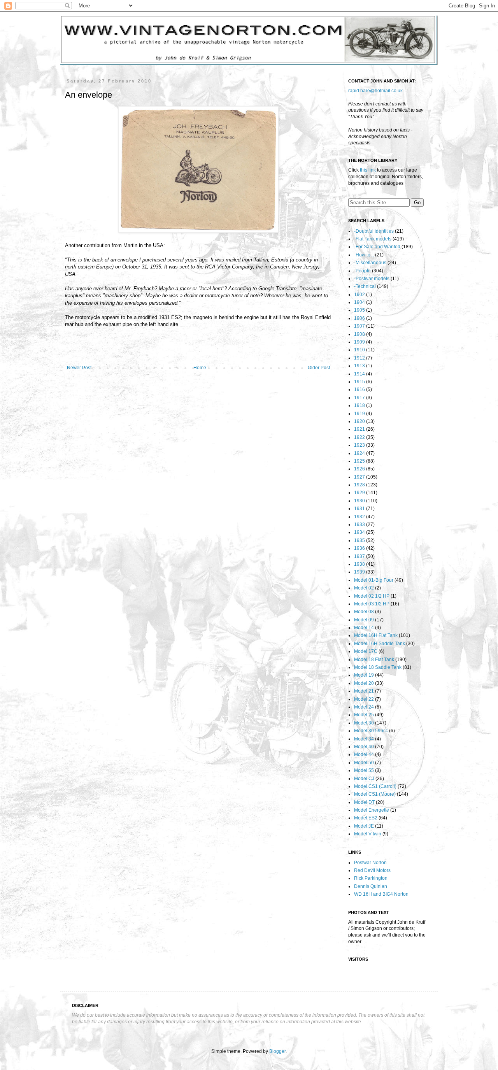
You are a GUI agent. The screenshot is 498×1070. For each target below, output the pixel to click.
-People (362, 271)
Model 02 (364, 588)
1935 (359, 540)
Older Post (319, 367)
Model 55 (364, 770)
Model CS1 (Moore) (375, 794)
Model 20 (364, 683)
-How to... (364, 255)
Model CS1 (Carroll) (375, 786)
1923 (359, 445)
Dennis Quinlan (370, 886)
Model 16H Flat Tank (376, 635)
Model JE (364, 826)
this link (368, 170)
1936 (359, 548)
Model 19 (364, 675)
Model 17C (365, 651)
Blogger (277, 1051)
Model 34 (364, 739)
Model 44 (364, 754)
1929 (359, 492)
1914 (359, 374)
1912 (359, 358)
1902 (359, 294)
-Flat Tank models (372, 239)
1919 (359, 413)
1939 (359, 572)
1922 (359, 437)
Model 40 (364, 746)
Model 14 (364, 627)
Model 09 (364, 620)
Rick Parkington (371, 878)
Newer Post (79, 367)
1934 (359, 532)
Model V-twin (367, 834)
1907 (359, 326)
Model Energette (371, 810)
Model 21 (364, 691)
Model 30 (364, 723)
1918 (359, 405)
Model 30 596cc (371, 730)
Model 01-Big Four (373, 580)
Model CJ (364, 778)
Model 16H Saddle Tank (379, 643)
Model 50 (364, 762)
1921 (359, 429)
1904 (359, 302)
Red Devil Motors (372, 870)
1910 (359, 350)
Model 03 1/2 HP (371, 604)
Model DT (364, 802)
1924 (359, 453)
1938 (359, 564)
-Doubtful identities (374, 231)
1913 (359, 365)
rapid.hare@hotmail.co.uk (375, 90)
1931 (359, 508)
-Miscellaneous (370, 262)
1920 (359, 421)
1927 (359, 477)
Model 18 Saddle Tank (378, 667)
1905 (359, 310)
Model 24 (364, 707)
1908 (359, 334)
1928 (359, 485)
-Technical (365, 286)
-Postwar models (371, 278)
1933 (359, 524)
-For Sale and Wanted (377, 246)
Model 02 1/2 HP (371, 596)
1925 (359, 461)
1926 (359, 469)
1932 (359, 516)
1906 (359, 318)
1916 (359, 389)
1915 (359, 381)
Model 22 (364, 699)
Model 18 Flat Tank (374, 659)
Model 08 (364, 611)
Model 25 (364, 714)
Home (199, 367)
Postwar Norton (370, 862)
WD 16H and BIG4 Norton (381, 894)
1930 (359, 500)
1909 (359, 342)
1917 (359, 397)
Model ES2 (365, 818)
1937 (359, 556)
